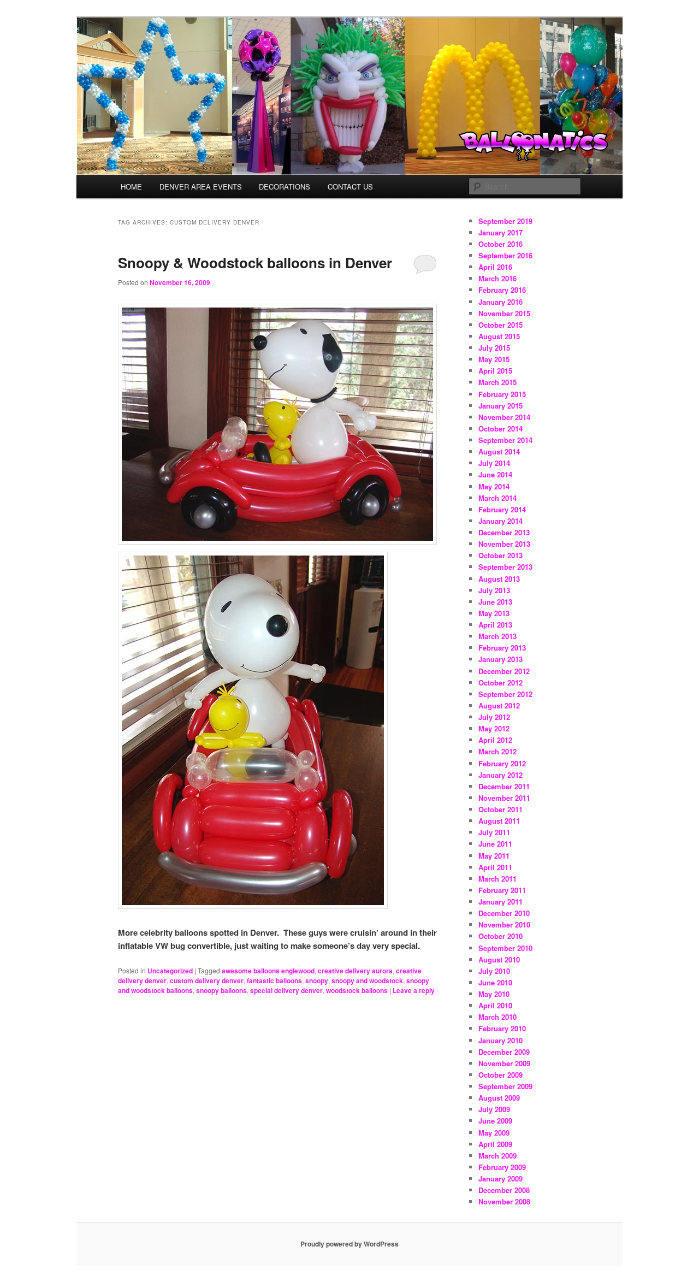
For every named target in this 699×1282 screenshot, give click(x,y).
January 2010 (500, 1040)
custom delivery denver (207, 980)
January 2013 (500, 659)
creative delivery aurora (355, 971)
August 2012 (499, 705)
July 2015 (494, 347)
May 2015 (494, 359)
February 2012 (502, 763)
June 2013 (495, 601)
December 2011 (504, 786)
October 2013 (500, 555)
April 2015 (495, 370)
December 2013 (504, 532)
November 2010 (504, 924)
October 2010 (500, 936)
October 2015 (500, 325)
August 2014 (499, 451)
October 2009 (500, 1075)
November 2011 (504, 798)
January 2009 (500, 1178)
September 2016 (505, 255)
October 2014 (500, 428)
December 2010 (504, 913)
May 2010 (494, 994)
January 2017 (500, 232)
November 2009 (504, 1063)
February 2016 (502, 290)
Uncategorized (170, 971)
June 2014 (495, 474)
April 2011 (495, 867)
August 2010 (499, 959)
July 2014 (494, 463)
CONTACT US (350, 186)
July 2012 (494, 717)
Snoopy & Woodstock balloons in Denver (255, 262)
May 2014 (494, 486)
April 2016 (495, 267)
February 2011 (502, 890)
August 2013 (499, 579)
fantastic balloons (274, 980)
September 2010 (505, 948)
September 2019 (505, 221)
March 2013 (497, 636)
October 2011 (500, 809)
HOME (131, 186)
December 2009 (504, 1052)
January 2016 (500, 302)
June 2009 (495, 1120)
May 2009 (494, 1132)
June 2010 (495, 982)
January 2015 (500, 405)
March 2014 (497, 498)
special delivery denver (286, 990)
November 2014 (504, 417)
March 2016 (497, 278)
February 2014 (502, 509)
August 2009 (499, 1097)
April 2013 (495, 624)
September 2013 (505, 567)
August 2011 (499, 821)
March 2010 (497, 1017)
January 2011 (500, 901)
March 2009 (497, 1155)
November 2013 (504, 544)
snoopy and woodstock (367, 980)
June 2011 (495, 843)
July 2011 (494, 832)
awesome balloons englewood (268, 971)
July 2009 (494, 1109)
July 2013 (494, 590)
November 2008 (504, 1201)
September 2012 (505, 694)
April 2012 (495, 740)
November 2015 (504, 313)
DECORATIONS (284, 186)
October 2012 (500, 682)
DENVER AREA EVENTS (200, 186)
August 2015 (499, 336)
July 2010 (494, 971)
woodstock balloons (357, 990)
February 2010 (502, 1028)
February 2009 (502, 1167)
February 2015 (502, 394)
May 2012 (494, 728)
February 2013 (502, 647)
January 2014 (500, 521)
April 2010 (495, 1005)
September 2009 (505, 1086)
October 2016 (500, 244)
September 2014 (505, 440)
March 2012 (497, 751)
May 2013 (494, 613)
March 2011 (497, 878)
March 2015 (497, 382)
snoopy (316, 980)
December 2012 (504, 671)
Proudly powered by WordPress (349, 1244)
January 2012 (500, 775)
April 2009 (495, 1144)
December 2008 (504, 1190)
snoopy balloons (221, 990)
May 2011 (494, 855)
